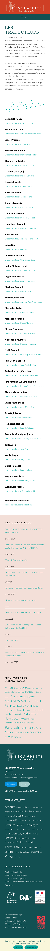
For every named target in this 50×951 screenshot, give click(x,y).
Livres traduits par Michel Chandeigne (20, 165)
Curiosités (10, 701)
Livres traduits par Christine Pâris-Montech (22, 375)
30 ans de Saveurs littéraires (16, 560)
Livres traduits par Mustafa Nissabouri (20, 344)
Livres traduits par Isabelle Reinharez (20, 428)
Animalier (19, 688)
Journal (28, 710)
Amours (10, 687)
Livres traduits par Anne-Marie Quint (20, 407)
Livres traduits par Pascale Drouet (19, 186)
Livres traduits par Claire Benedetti (19, 123)
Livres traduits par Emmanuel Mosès (20, 333)
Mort (12, 714)
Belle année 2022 (12, 640)
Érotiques (19, 737)
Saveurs (36, 727)
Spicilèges (16, 732)
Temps (33, 732)
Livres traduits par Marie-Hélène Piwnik (21, 396)
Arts (24, 687)
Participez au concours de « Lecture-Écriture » (24, 588)
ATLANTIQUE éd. (37, 688)
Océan (25, 719)
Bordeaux (29, 692)
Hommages (31, 705)
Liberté (41, 710)
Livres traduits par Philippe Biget (18, 144)
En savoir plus (31, 947)
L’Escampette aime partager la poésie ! (21, 600)
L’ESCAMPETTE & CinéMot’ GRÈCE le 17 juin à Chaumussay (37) (24, 574)
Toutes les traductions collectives (18, 504)
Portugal (11, 727)
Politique (20, 722)
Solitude (9, 732)
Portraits (30, 722)
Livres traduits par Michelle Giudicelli (20, 218)
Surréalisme (24, 732)
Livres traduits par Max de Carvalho (19, 176)
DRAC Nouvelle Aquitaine (15, 878)
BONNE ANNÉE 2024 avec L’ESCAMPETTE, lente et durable (24, 530)
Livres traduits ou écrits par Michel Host (21, 239)
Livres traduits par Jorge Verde (17, 459)
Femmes (10, 705)
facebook (11, 784)
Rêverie (28, 728)
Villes (39, 732)
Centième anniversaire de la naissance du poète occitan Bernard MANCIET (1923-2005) (24, 546)
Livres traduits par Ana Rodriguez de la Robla (23, 438)
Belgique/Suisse (11, 692)
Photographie (10, 722)
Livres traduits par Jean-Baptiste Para (20, 365)
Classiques (17, 696)
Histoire (19, 705)
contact (24, 784)
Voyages (10, 736)
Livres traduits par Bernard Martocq (20, 291)
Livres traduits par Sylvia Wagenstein (20, 480)
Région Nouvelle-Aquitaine (16, 875)
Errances (29, 701)
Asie (29, 688)
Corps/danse (30, 696)
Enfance (20, 701)
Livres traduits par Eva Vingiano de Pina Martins (24, 386)
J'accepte (18, 947)
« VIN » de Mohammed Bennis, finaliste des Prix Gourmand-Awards (24, 654)
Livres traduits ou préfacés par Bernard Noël (23, 354)
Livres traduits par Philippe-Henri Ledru (21, 270)
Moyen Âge (18, 714)
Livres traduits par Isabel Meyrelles (19, 312)
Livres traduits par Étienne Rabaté (19, 417)
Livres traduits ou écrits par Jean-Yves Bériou (23, 133)
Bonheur (21, 692)
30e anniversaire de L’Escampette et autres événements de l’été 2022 (23, 626)
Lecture (34, 710)
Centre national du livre (14, 872)
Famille (38, 701)
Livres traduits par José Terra (17, 449)
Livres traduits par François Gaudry (19, 207)
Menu (27, 17)
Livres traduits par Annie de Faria (18, 197)
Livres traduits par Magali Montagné (19, 323)
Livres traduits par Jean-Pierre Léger (20, 281)
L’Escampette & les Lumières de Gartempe (23, 612)
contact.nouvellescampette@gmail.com (21, 777)
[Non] (47, 944)
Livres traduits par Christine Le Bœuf (20, 260)
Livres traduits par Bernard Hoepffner (20, 228)
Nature (9, 718)
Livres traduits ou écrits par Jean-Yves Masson (24, 302)
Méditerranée (30, 714)
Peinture (31, 719)
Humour (9, 709)
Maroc (7, 714)
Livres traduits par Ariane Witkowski (20, 491)
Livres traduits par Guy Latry (17, 249)
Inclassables (20, 709)
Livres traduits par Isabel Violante (18, 470)
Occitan (18, 718)
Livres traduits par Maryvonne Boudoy (21, 155)
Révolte (21, 728)
